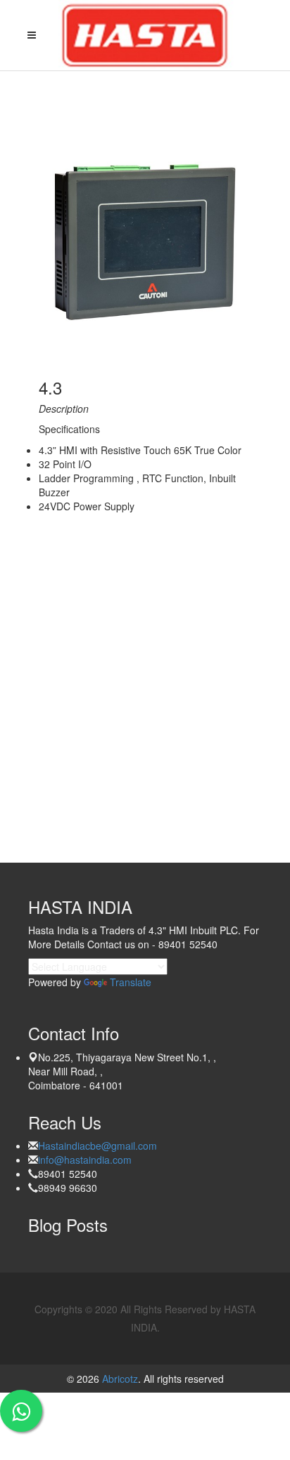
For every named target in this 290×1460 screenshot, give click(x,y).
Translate (130, 982)
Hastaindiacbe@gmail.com (97, 1146)
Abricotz (118, 1379)
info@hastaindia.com (85, 1160)
